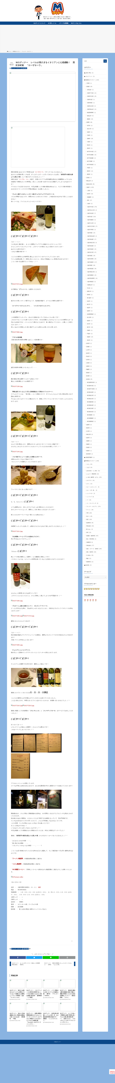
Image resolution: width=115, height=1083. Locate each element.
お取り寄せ (89, 72)
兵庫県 (89, 122)
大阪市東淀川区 (92, 242)
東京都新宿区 (91, 402)
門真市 (89, 333)
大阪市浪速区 (91, 249)
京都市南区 (91, 102)
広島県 (89, 363)
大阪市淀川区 (91, 252)
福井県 (89, 437)
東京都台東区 (91, 392)
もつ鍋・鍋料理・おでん (94, 477)
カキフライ (90, 480)
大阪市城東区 (91, 219)
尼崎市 (90, 138)
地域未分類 (90, 184)
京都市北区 (91, 99)
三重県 (89, 83)
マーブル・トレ (24, 179)
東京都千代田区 (92, 389)
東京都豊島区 (91, 421)
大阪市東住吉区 (92, 236)
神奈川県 (89, 434)
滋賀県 (89, 424)
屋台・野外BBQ (91, 539)
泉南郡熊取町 (91, 314)
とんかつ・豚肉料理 (92, 474)
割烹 (89, 519)
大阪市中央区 (92, 206)
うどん (89, 464)
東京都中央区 (91, 385)
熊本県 (89, 428)
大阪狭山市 (91, 284)
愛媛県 (89, 369)
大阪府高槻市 (89, 457)
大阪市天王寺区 (92, 226)
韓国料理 (89, 561)
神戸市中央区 (91, 151)
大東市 (89, 203)
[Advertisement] (57, 38)
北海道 (89, 177)
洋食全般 (90, 545)
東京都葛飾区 (91, 418)
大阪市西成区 (91, 268)
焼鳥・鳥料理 (91, 552)
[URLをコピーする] (67, 957)
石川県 (89, 431)
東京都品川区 (91, 395)
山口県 (89, 349)
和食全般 (90, 526)
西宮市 (90, 171)
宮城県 (89, 346)
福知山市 (90, 115)
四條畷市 (90, 197)
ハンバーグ (90, 496)
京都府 (89, 86)
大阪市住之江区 (92, 210)
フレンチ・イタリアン (16, 68)
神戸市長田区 (91, 164)
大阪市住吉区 (91, 213)
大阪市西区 (24, 68)
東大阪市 (90, 297)
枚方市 (89, 304)
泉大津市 (90, 317)
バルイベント (89, 76)
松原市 (89, 301)
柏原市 (89, 307)
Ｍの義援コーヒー (18, 869)
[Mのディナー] (57, 8)
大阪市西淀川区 (92, 271)
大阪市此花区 (91, 245)
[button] (18, 957)
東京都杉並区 (91, 405)
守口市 (89, 288)
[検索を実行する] (105, 61)
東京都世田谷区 (92, 382)
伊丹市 (89, 125)
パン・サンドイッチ (92, 503)
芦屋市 (89, 167)
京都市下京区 (91, 93)
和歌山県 (89, 180)
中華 (89, 513)
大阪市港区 (91, 255)
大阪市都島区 (91, 275)
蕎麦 (88, 558)
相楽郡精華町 (91, 112)
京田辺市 (90, 89)
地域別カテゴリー (92, 80)
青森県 (89, 444)
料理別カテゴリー (92, 460)
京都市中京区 (91, 96)
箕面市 (89, 320)
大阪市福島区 (92, 262)
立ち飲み (89, 555)
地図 (39, 887)
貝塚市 (89, 330)
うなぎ (89, 467)
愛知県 (89, 372)
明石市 (89, 145)
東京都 (89, 379)
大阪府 (90, 187)
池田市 (89, 310)
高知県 (89, 447)
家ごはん (89, 529)
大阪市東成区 (91, 239)
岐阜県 (89, 353)
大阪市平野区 (91, 229)
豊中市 (90, 327)
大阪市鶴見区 (91, 281)
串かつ (89, 516)
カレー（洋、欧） (91, 490)
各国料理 (89, 522)
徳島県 (89, 366)
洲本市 (89, 148)
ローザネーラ (39, 172)
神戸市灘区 (91, 161)
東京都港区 (91, 415)
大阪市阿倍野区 (92, 278)
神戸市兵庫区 (91, 154)
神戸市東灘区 (91, 158)
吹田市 (90, 193)
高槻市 (90, 336)
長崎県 (89, 441)
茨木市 (89, 323)
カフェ (89, 483)
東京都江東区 (91, 408)
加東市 (89, 132)
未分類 (88, 565)
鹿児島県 (89, 454)
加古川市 (90, 128)
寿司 (88, 532)
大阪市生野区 (91, 258)
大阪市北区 (91, 216)
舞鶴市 (90, 119)
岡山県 (89, 356)
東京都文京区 (91, 398)
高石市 (89, 340)
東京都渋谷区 (91, 411)
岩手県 (89, 359)
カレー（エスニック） (92, 487)
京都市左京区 (91, 106)
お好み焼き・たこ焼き (93, 470)
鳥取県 (89, 450)
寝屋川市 (90, 291)
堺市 (89, 200)
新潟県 (89, 376)
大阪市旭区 (91, 232)
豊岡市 (89, 174)
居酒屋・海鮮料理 (92, 535)
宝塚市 (89, 135)
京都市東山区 (91, 109)
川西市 (89, 141)
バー (88, 500)
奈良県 (89, 343)
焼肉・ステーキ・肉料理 (94, 548)
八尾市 (89, 190)
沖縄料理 (89, 542)
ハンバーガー (90, 493)
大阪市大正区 (91, 223)
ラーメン (89, 509)
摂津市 (89, 294)
